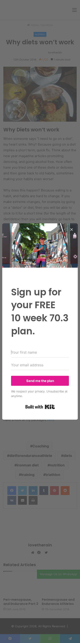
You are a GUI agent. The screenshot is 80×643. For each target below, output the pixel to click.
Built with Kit (40, 407)
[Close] (71, 229)
